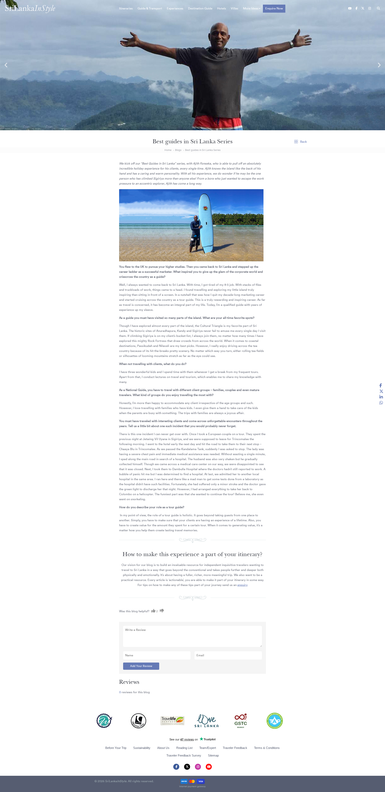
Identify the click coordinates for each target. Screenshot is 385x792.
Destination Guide (200, 8)
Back (303, 141)
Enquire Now (274, 8)
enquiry (242, 585)
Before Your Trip (115, 748)
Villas (234, 8)
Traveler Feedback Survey (183, 755)
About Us (163, 748)
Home (167, 150)
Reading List (184, 748)
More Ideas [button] (250, 8)
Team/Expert (207, 748)
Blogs (178, 150)
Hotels (221, 8)
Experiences (175, 8)
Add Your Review (141, 666)
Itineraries (126, 8)
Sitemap (213, 755)
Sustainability (141, 748)
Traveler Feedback (235, 748)
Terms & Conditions (267, 748)
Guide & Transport (150, 8)
